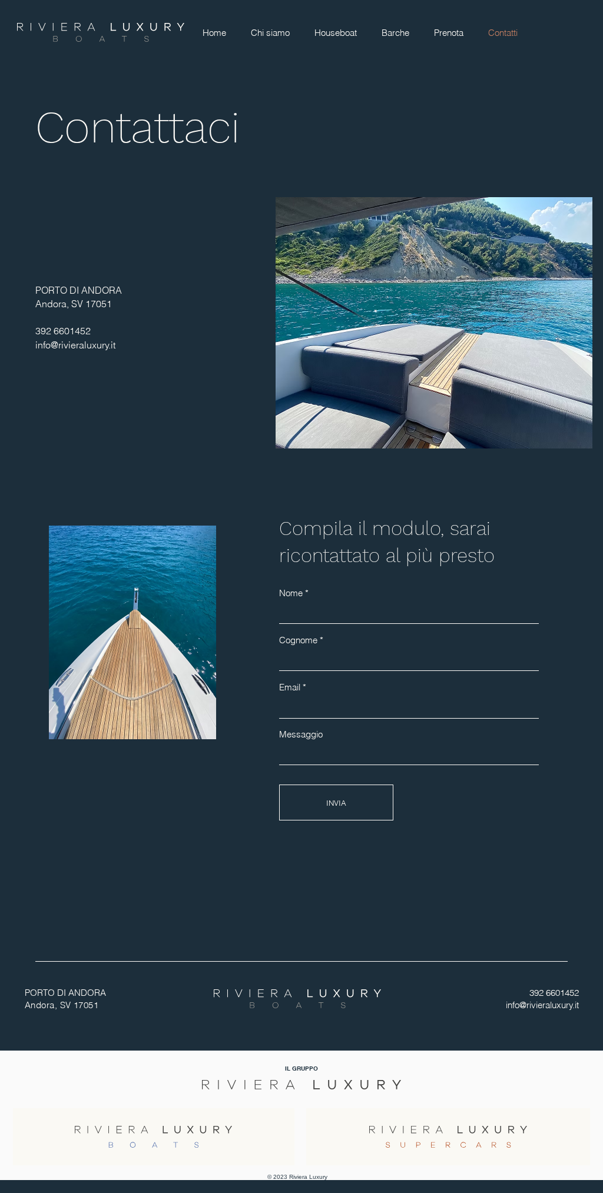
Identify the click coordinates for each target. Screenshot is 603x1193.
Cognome (298, 640)
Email (289, 687)
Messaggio (301, 734)
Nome (291, 593)
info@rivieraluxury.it (75, 345)
